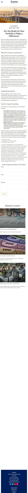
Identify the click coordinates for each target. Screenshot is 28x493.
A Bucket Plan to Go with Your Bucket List (9, 283)
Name (2, 166)
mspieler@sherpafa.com (14, 481)
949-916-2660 (15, 479)
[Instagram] (17, 484)
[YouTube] (15, 484)
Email (2, 174)
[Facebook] (10, 484)
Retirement (14, 489)
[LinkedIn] (13, 484)
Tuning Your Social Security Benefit (8, 229)
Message (3, 182)
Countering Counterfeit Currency (7, 255)
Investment (14, 491)
